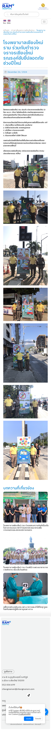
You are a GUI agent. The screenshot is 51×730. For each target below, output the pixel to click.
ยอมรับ (28, 718)
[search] (7, 14)
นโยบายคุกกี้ (38, 724)
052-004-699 (8, 685)
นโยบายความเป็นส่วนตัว (16, 724)
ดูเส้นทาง (8, 671)
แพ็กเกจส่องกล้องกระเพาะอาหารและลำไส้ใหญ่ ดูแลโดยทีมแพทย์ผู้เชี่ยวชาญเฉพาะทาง (25, 608)
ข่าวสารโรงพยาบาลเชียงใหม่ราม (23, 30)
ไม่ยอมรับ (38, 718)
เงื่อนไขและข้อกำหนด (28, 724)
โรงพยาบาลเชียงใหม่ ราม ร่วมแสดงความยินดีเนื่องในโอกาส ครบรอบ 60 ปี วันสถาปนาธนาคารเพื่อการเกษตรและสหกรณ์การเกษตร (26, 528)
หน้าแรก (6, 30)
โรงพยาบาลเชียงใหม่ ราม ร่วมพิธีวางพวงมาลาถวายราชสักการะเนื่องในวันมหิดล (25, 569)
